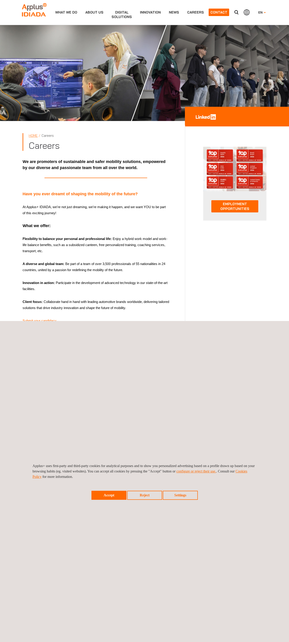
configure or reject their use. (196, 471)
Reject (144, 495)
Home (33, 135)
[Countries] (246, 12)
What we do (66, 12)
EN (260, 12)
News (174, 12)
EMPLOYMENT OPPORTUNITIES (234, 206)
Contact (218, 12)
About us (94, 12)
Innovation (150, 12)
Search (236, 12)
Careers (195, 12)
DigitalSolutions (122, 14)
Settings (180, 495)
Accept (109, 495)
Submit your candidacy (39, 321)
